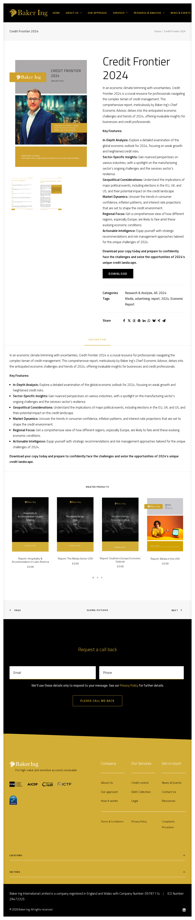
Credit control (140, 782)
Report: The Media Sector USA (75, 558)
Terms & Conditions (112, 821)
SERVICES (119, 13)
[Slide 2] (97, 578)
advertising (142, 298)
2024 (162, 292)
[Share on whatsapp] (149, 320)
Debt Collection (141, 791)
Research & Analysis (138, 292)
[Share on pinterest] (139, 320)
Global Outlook (97, 610)
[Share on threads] (134, 320)
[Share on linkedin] (144, 320)
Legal (134, 800)
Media (129, 298)
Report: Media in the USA (165, 559)
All (155, 292)
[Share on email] (163, 320)
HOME (56, 13)
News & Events (171, 782)
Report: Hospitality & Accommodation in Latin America (30, 560)
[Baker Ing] (29, 13)
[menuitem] (56, 12)
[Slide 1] (93, 578)
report (155, 298)
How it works (109, 800)
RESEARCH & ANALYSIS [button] (147, 13)
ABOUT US (72, 13)
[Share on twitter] (129, 320)
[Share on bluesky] (154, 320)
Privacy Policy (129, 685)
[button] (51, 113)
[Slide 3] (102, 578)
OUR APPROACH (97, 13)
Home (157, 31)
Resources (168, 800)
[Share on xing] (159, 320)
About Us (107, 782)
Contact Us (169, 791)
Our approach (109, 791)
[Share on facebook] (124, 320)
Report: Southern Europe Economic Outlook (120, 559)
